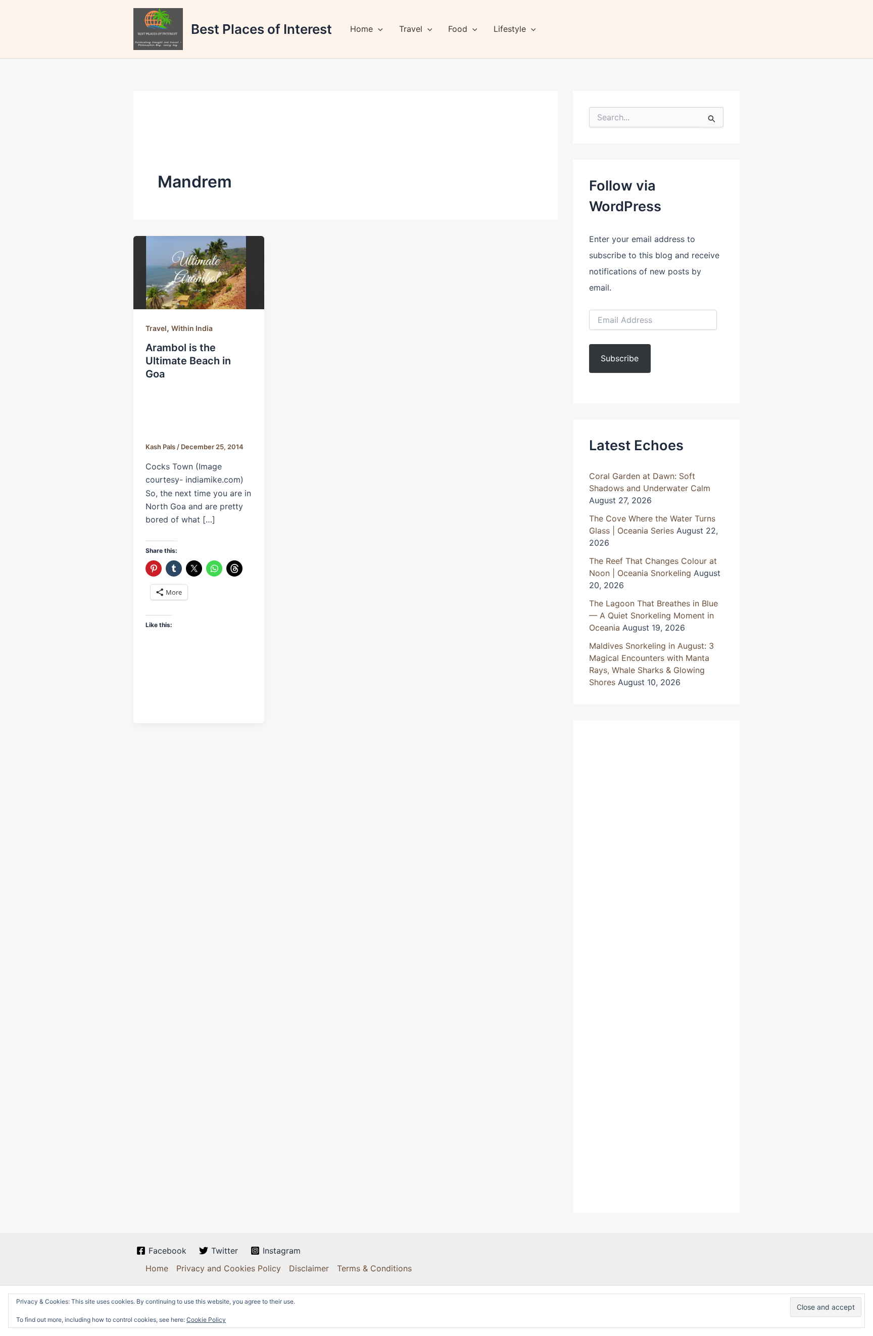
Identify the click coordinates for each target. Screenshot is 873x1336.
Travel (410, 29)
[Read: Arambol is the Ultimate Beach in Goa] (198, 272)
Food (457, 29)
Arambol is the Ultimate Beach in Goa (188, 361)
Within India (192, 328)
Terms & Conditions (374, 1268)
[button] (378, 29)
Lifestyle (510, 29)
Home (361, 29)
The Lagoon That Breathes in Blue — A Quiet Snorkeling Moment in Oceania (653, 615)
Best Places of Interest (261, 29)
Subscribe (620, 358)
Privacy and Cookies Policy (228, 1268)
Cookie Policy (206, 1319)
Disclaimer (309, 1268)
